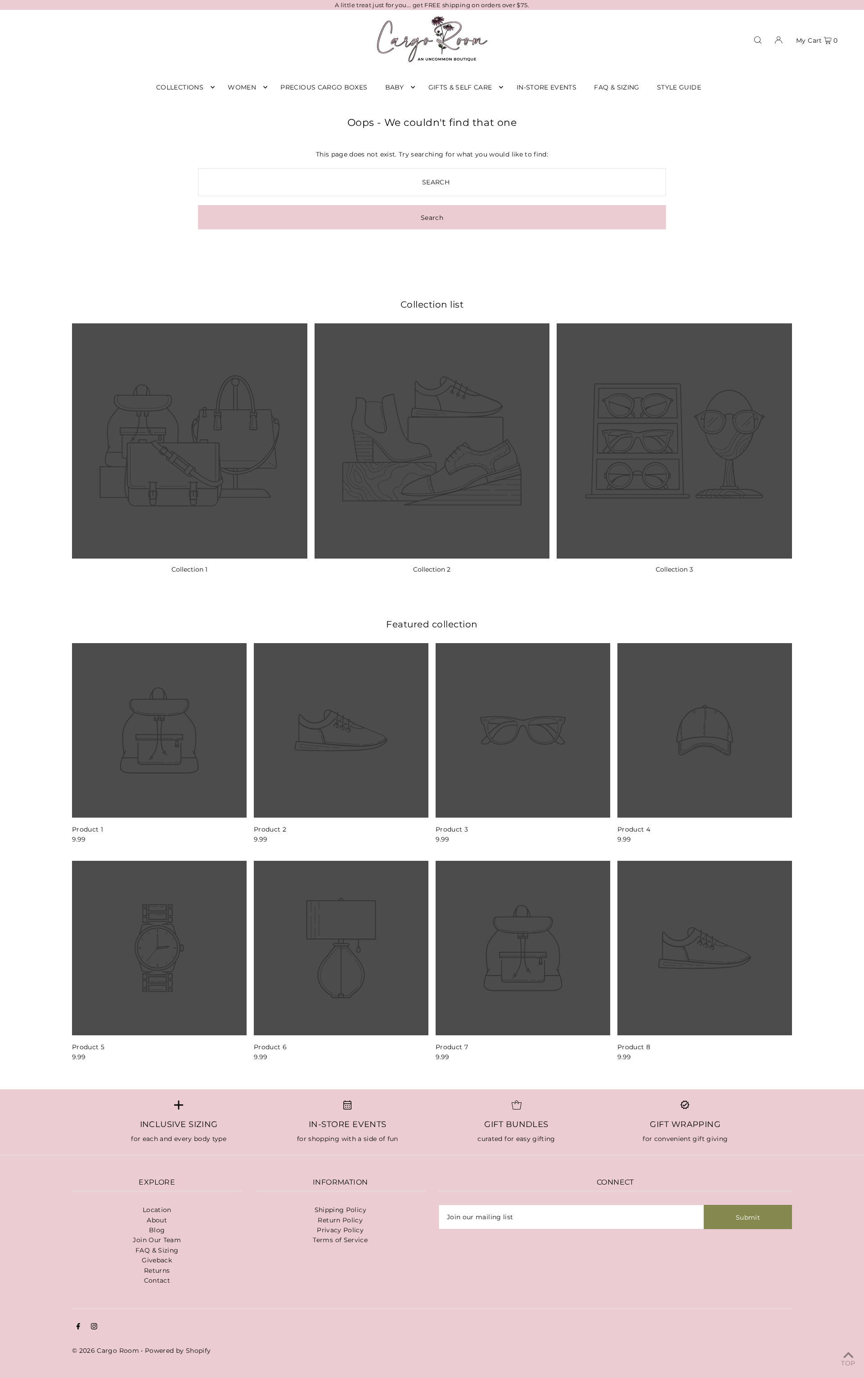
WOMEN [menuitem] (242, 87)
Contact (157, 1280)
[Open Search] (758, 39)
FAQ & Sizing (156, 1250)
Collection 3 (674, 569)
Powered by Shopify (178, 1351)
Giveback (157, 1260)
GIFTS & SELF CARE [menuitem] (460, 87)
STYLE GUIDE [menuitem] (679, 87)
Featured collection (432, 624)
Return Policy (340, 1220)
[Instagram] (94, 1327)
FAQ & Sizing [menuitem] (616, 87)
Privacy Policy (340, 1230)
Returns (157, 1270)
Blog (157, 1230)
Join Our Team (157, 1240)
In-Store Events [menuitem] (546, 87)
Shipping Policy (340, 1210)
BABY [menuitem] (394, 87)
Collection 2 (431, 569)
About (157, 1220)
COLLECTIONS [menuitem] (179, 87)
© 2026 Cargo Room (105, 1351)
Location (157, 1210)
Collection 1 (189, 569)
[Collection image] (189, 441)
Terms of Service (340, 1240)
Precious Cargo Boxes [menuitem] (323, 87)
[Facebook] (78, 1327)
